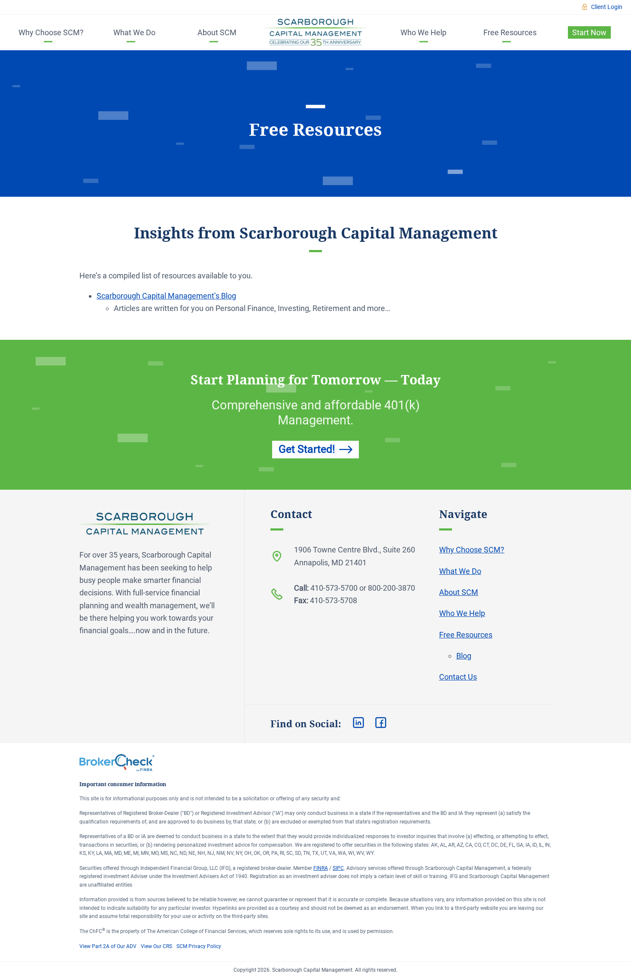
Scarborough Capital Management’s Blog (166, 295)
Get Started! (307, 449)
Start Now (589, 32)
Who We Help (423, 32)
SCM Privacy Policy (198, 946)
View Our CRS (156, 946)
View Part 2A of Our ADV (108, 946)
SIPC (338, 868)
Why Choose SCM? (51, 32)
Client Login (606, 6)
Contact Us (458, 676)
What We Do (134, 32)
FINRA (320, 868)
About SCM (217, 32)
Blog (463, 655)
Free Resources (510, 32)
